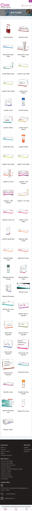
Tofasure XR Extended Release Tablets (11, 469)
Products (3, 449)
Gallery (2, 453)
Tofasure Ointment (6, 467)
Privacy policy (27, 449)
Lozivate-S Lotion (6, 473)
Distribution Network (6, 455)
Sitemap (26, 447)
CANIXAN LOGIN (27, 6)
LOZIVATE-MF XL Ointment (8, 465)
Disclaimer (26, 451)
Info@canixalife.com (10, 498)
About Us (3, 447)
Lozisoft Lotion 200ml (7, 461)
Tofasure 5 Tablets (6, 471)
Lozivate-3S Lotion (6, 475)
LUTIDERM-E (4, 479)
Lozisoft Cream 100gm (7, 463)
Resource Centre (5, 451)
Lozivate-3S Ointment (7, 477)
